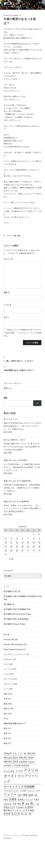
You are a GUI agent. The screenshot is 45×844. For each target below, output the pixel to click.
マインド (9, 235)
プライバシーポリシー (13, 383)
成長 (37, 804)
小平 (19, 15)
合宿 (14, 804)
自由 (22, 814)
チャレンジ (31, 790)
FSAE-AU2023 (22, 765)
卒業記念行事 (8, 804)
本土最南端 (19, 807)
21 (28, 546)
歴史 (5, 728)
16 (39, 542)
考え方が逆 (15, 814)
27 (22, 550)
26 (17, 550)
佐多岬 (20, 795)
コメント (8, 259)
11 (11, 542)
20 (22, 546)
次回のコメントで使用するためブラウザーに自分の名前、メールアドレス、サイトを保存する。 (22, 333)
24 (6, 550)
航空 (5, 738)
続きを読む (8, 432)
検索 (5, 398)
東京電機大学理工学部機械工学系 (17, 609)
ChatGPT (31, 762)
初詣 (35, 795)
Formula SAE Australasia (13, 644)
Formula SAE (9, 639)
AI (25, 753)
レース (6, 689)
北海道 (13, 799)
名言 (19, 804)
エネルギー (8, 659)
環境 (5, 733)
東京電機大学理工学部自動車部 (16, 619)
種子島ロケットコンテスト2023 (19, 810)
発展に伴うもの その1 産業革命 (16, 501)
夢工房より (11, 3)
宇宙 (5, 699)
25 (11, 550)
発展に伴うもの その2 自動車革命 (17, 481)
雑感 (5, 743)
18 (11, 546)
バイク (6, 674)
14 (28, 542)
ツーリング (8, 669)
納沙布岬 (7, 814)
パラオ (38, 790)
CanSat (23, 761)
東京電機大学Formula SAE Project (17, 614)
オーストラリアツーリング (21, 778)
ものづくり (8, 684)
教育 (19, 235)
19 (17, 546)
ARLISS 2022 (11, 757)
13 (22, 542)
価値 (25, 794)
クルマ (6, 664)
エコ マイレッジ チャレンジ (15, 654)
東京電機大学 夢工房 (12, 591)
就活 (27, 804)
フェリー (10, 794)
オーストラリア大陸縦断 (19, 786)
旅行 (5, 714)
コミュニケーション (11, 790)
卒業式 (36, 799)
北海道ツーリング (25, 799)
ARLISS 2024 (11, 761)
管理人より (8, 388)
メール (7, 305)
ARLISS (31, 753)
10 (6, 542)
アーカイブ (8, 571)
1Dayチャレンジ (13, 753)
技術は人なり (9, 807)
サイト (6, 317)
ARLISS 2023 (26, 757)
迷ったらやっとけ (11, 419)
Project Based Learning (13, 649)
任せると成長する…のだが (14, 440)
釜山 (26, 814)
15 (34, 542)
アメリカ (31, 770)
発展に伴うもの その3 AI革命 (15, 460)
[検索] (37, 403)
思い (32, 803)
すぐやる (19, 771)
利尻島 (6, 799)
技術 (5, 704)
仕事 (15, 235)
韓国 (30, 814)
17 (6, 546)
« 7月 (11, 559)
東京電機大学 (9, 604)
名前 (6, 292)
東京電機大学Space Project (14, 624)
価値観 (30, 795)
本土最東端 (28, 807)
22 (34, 546)
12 (17, 542)
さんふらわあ (9, 771)
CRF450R (7, 766)
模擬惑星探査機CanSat (13, 723)
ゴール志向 (23, 790)
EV (5, 634)
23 (39, 546)
